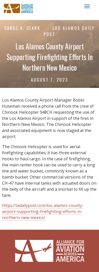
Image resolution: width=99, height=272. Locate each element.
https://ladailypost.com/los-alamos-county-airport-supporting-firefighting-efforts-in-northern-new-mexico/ (43, 211)
